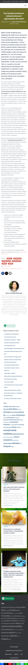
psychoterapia (7, 266)
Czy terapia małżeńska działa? (11, 365)
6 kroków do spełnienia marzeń (11, 342)
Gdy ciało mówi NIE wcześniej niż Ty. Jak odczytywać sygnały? (13, 489)
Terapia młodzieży (15, 1)
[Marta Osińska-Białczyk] (14, 285)
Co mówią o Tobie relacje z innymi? (12, 398)
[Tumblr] (14, 664)
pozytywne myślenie (11, 621)
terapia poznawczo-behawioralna (9, 268)
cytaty (13, 406)
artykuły (5, 406)
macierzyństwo (8, 415)
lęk (4, 415)
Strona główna (14, 646)
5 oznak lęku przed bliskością (11, 334)
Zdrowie (4, 263)
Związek (7, 446)
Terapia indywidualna (7, 1)
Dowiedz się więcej (8, 505)
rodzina (19, 427)
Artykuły (9, 258)
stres (6, 437)
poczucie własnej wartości (11, 420)
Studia (8, 437)
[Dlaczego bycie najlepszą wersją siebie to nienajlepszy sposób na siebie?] (14, 517)
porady (21, 419)
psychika (15, 424)
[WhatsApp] (18, 664)
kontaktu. (16, 314)
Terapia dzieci (22, 1)
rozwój (6, 430)
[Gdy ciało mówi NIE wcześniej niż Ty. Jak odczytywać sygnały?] (14, 474)
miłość (13, 415)
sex (4, 437)
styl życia (12, 437)
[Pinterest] (10, 664)
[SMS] (26, 664)
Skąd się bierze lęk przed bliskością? (13, 376)
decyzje (17, 406)
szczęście (7, 440)
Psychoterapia (17, 258)
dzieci (15, 409)
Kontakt (16, 654)
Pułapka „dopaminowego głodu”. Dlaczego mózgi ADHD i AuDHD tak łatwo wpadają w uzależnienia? (13, 574)
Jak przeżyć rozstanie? (9, 373)
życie (12, 446)
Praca (11, 424)
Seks (22, 434)
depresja (6, 409)
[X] (6, 664)
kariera (12, 412)
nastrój (4, 417)
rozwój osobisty (14, 626)
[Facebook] (2, 664)
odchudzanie (10, 417)
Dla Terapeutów (14, 657)
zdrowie (20, 268)
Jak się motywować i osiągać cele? (12, 356)
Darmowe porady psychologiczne (14, 650)
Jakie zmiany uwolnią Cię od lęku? (12, 390)
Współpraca (8, 654)
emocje (6, 412)
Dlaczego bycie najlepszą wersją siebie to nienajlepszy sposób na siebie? (13, 531)
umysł (13, 440)
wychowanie (7, 443)
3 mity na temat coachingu (10, 379)
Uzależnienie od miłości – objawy (12, 339)
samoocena (16, 434)
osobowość (17, 417)
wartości (17, 440)
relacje (13, 427)
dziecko (19, 409)
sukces (16, 437)
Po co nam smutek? (9, 382)
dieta (10, 409)
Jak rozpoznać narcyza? (10, 337)
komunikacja (19, 412)
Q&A (22, 654)
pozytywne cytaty (7, 422)
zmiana (21, 443)
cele (10, 406)
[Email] (22, 664)
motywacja (20, 415)
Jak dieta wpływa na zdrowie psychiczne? (14, 348)
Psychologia (20, 424)
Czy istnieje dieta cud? (9, 345)
